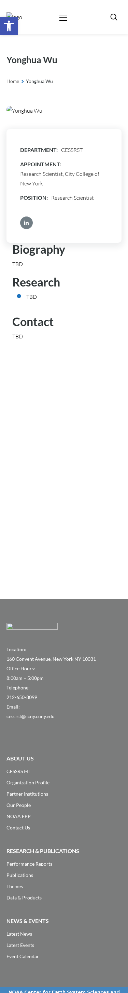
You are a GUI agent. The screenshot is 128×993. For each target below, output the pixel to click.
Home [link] (12, 81)
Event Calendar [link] (22, 956)
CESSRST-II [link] (18, 771)
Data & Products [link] (24, 897)
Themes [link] (14, 886)
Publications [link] (19, 875)
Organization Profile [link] (27, 782)
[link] (9, 26)
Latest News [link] (19, 934)
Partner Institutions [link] (27, 794)
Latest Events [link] (20, 945)
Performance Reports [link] (29, 864)
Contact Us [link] (18, 827)
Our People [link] (18, 805)
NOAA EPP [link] (18, 816)
